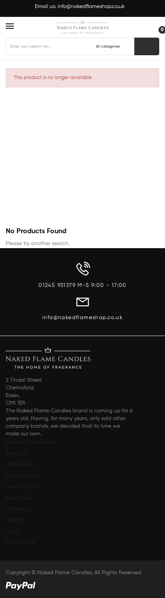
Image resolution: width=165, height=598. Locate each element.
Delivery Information (30, 442)
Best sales (18, 498)
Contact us (19, 509)
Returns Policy (23, 475)
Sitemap (16, 520)
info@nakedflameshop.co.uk (91, 6)
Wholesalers (20, 464)
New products (23, 486)
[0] (155, 26)
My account (20, 542)
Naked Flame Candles (64, 572)
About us (17, 453)
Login (12, 531)
